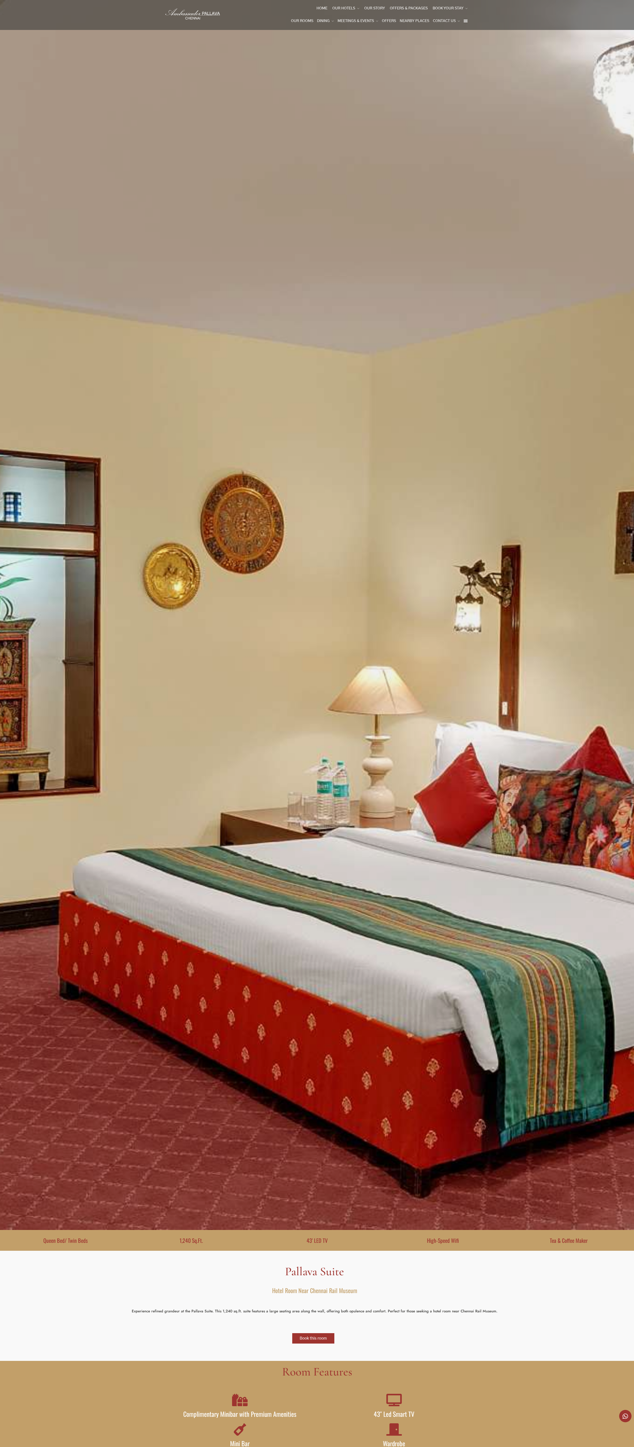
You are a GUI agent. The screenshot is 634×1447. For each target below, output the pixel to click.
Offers (389, 21)
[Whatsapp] (625, 1416)
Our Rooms (302, 21)
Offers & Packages (409, 8)
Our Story (374, 8)
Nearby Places (414, 21)
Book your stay (448, 8)
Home (322, 8)
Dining (323, 21)
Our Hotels (343, 8)
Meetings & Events (356, 21)
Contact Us (444, 21)
